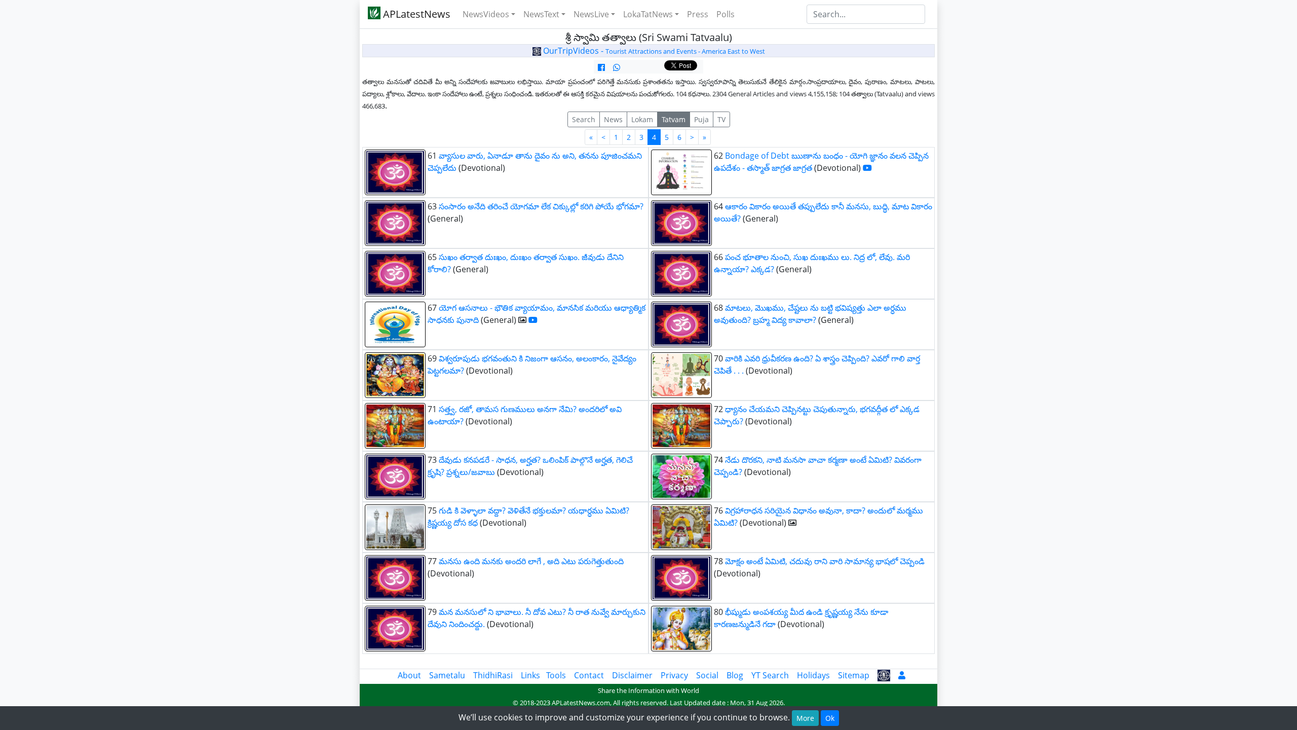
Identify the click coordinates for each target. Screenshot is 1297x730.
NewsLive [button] (591, 14)
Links (530, 675)
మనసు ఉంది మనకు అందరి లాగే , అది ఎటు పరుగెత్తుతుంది (531, 561)
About (409, 675)
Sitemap (853, 675)
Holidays (813, 675)
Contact (589, 675)
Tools (556, 675)
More (805, 718)
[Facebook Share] (601, 67)
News (613, 119)
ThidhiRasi (493, 675)
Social (707, 675)
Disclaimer (632, 675)
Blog (735, 675)
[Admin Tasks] (901, 675)
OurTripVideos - (653, 50)
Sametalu (447, 675)
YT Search (770, 675)
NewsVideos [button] (486, 14)
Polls (725, 14)
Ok (829, 718)
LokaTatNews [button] (648, 14)
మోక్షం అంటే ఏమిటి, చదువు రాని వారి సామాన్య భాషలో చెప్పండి (825, 561)
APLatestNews (415, 14)
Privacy (674, 675)
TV (721, 119)
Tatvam (673, 119)
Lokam (642, 119)
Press (697, 14)
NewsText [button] (541, 14)
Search (583, 119)
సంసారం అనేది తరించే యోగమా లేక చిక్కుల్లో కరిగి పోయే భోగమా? (541, 206)
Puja (701, 119)
